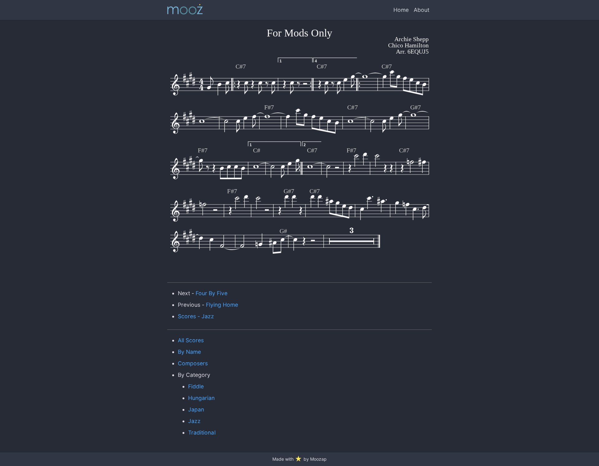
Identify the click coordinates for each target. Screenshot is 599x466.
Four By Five (211, 293)
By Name (189, 351)
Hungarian (201, 398)
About (421, 10)
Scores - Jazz (196, 316)
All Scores (191, 340)
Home (401, 10)
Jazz (194, 421)
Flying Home (222, 304)
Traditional (201, 432)
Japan (196, 409)
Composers (193, 363)
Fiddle (196, 386)
